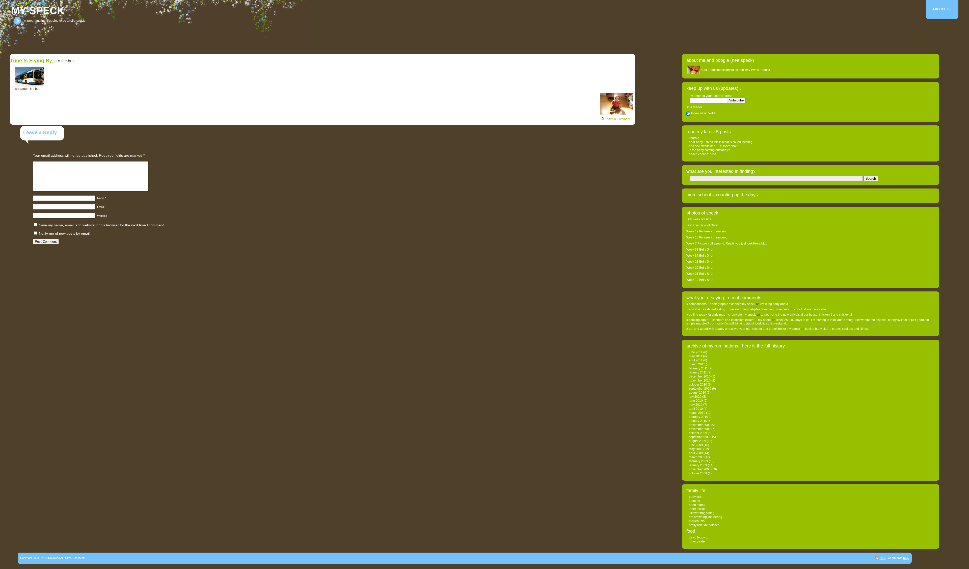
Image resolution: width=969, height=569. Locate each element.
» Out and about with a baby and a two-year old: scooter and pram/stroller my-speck (743, 329)
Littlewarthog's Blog (701, 513)
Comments (898, 557)
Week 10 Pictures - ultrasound (707, 237)
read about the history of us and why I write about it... (736, 70)
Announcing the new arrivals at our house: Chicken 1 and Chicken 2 (806, 314)
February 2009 (698, 461)
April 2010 (696, 409)
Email (101, 206)
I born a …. (696, 138)
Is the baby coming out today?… (711, 150)
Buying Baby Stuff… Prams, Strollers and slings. (837, 329)
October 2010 (698, 384)
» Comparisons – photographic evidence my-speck (720, 304)
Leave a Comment (617, 119)
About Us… (942, 9)
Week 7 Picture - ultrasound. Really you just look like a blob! (727, 243)
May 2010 (696, 405)
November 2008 (700, 469)
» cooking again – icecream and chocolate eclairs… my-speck (728, 320)
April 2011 (696, 360)
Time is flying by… (33, 60)
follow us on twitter (703, 113)
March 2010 (697, 413)
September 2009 (700, 437)
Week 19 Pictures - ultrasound (707, 231)
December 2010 (700, 376)
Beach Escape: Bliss (702, 154)
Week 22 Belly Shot (699, 267)
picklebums (697, 521)
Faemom (694, 501)
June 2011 (696, 352)
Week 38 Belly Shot (699, 249)
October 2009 (698, 433)
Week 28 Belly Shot (699, 261)
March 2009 (697, 457)
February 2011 (698, 368)
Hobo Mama (697, 505)
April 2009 (696, 453)
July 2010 (695, 396)
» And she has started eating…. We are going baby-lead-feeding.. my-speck (737, 309)
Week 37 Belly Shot (699, 255)
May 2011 (695, 356)
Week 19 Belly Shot (699, 280)
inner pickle (697, 509)
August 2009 (697, 441)
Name (101, 198)
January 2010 (698, 421)
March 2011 (697, 364)
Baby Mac (695, 497)
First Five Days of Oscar (702, 225)
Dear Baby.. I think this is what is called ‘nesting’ (721, 142)
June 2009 (696, 445)
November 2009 (700, 429)
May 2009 (696, 449)
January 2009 (698, 465)
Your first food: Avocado (810, 309)
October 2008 (698, 473)
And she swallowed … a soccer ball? (714, 146)
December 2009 (700, 425)
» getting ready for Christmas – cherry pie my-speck (721, 314)
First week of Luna (698, 219)
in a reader (694, 107)
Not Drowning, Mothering (705, 517)
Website (102, 215)
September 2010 (700, 388)
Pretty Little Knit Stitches (704, 525)
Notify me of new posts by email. (65, 233)
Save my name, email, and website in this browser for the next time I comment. (102, 225)
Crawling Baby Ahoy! (774, 304)
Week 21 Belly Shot (699, 274)
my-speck (37, 10)
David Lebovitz (698, 537)
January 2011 (698, 372)
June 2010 (696, 400)
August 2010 (697, 392)
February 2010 (698, 417)
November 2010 (700, 380)
